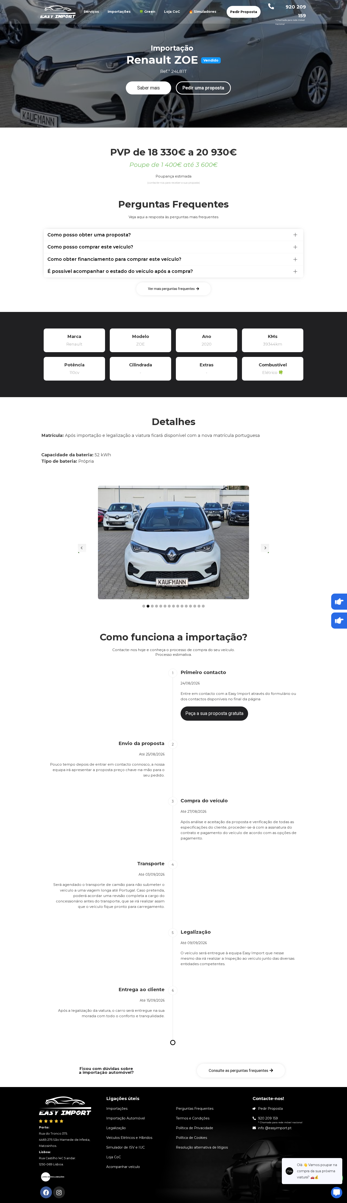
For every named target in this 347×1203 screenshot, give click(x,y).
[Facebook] (46, 1192)
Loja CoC (172, 11)
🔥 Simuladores (202, 11)
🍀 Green (147, 11)
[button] (148, 88)
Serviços (91, 11)
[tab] (173, 235)
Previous (82, 548)
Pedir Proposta (243, 12)
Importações (119, 11)
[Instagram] (59, 1192)
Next (265, 548)
